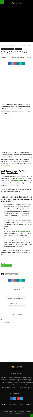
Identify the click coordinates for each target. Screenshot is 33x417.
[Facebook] (11, 398)
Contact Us (21, 404)
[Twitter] (14, 398)
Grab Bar (7, 274)
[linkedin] (17, 63)
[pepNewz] (16, 2)
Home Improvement (10, 45)
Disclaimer (28, 404)
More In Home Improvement (16, 306)
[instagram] (21, 398)
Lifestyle (18, 49)
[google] (15, 63)
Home (2, 45)
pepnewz (4, 57)
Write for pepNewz (7, 404)
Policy (16, 406)
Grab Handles (14, 274)
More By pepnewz (15, 303)
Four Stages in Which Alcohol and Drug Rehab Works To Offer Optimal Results (16, 296)
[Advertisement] (16, 23)
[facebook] (9, 63)
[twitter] (12, 63)
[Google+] (18, 398)
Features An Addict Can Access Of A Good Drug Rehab (16, 287)
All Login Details (5, 322)
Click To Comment (16, 314)
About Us (15, 404)
